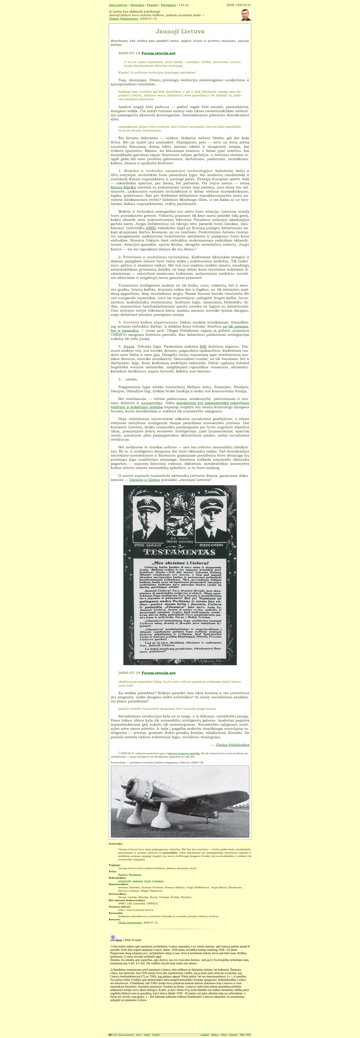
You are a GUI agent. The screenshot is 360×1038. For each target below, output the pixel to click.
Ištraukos (137, 5)
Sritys (224, 1035)
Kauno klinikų (123, 187)
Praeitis (152, 5)
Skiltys (214, 1035)
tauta (147, 881)
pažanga (138, 881)
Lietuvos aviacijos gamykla (183, 753)
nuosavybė (124, 881)
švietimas (158, 881)
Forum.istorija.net (159, 53)
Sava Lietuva (118, 5)
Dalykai (233, 1035)
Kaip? (147, 1035)
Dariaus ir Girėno (144, 480)
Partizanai (168, 5)
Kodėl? (156, 1035)
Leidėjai (204, 1035)
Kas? (139, 1035)
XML (242, 1035)
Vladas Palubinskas (123, 18)
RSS (248, 1035)
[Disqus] (180, 980)
